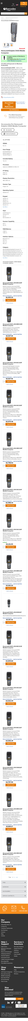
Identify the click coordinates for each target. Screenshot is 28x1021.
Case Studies (17, 954)
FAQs (4, 882)
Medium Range (6, 153)
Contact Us (23, 6)
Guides (15, 956)
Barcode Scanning (5, 973)
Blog (2, 934)
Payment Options (5, 955)
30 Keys (5, 198)
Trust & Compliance (12, 1016)
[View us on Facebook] (15, 1003)
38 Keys (5, 200)
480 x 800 (5, 180)
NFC (4, 243)
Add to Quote (10, 303)
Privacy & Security (21, 1014)
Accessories (9, 130)
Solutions (16, 950)
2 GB (4, 231)
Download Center (5, 957)
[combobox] (14, 13)
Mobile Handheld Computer (6, 19)
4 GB (4, 232)
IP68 (4, 174)
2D (3, 225)
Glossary (16, 973)
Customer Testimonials (7, 928)
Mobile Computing (5, 975)
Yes (4, 160)
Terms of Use (4, 1016)
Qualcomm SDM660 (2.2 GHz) (10, 166)
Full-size (5, 214)
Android (5, 192)
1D (3, 223)
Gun (4, 216)
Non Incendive (6, 217)
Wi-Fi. (4, 242)
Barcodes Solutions (19, 946)
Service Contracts (10, 133)
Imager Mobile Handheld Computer (11, 255)
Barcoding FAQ (4, 961)
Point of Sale (4, 981)
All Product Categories (6, 972)
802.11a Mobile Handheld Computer (11, 249)
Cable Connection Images (7, 959)
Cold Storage (6, 212)
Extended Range (6, 151)
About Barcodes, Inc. (6, 924)
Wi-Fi (4, 240)
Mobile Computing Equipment (12, 17)
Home (2, 17)
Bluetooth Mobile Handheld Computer (11, 254)
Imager (4, 186)
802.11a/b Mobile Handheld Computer (11, 251)
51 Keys (4, 201)
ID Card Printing (5, 979)
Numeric (5, 204)
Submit (19, 998)
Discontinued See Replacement (9, 104)
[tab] (14, 139)
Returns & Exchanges (6, 951)
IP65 (4, 172)
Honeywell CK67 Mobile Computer (16, 59)
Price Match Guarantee (7, 963)
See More (5, 206)
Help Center (4, 946)
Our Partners (4, 930)
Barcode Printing (5, 977)
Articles (3, 935)
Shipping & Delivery (6, 953)
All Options (6, 139)
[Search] (26, 13)
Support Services (18, 948)
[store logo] (9, 9)
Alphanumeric (6, 203)
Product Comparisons (19, 971)
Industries (16, 952)
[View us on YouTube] (19, 1003)
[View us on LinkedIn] (8, 1003)
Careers (3, 932)
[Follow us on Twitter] (12, 1003)
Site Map (14, 1014)
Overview (5, 887)
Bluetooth (5, 238)
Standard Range (6, 154)
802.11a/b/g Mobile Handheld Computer (12, 252)
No (3, 145)
